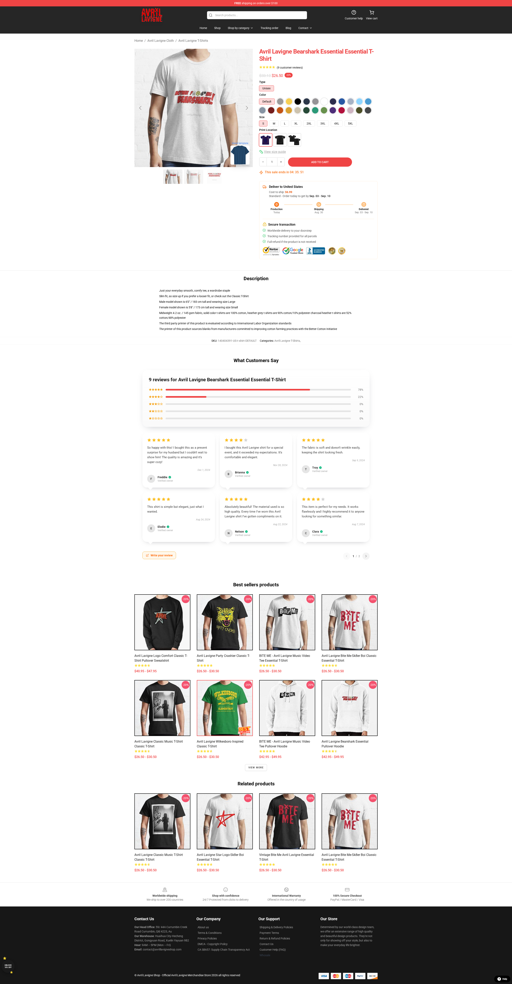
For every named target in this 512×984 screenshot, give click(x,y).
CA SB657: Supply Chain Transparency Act (224, 949)
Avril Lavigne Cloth (160, 41)
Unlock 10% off (8, 966)
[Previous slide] (140, 108)
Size (262, 117)
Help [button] (504, 979)
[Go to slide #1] (172, 176)
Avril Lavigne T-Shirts (193, 41)
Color (262, 94)
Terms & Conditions (210, 932)
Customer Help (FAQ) (273, 949)
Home (138, 41)
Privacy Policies (207, 938)
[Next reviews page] (366, 556)
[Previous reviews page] (346, 556)
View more (256, 767)
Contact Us (266, 944)
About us (203, 927)
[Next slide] (246, 108)
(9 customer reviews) (290, 67)
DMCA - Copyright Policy (213, 944)
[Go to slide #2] (193, 176)
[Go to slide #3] (214, 176)
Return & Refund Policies (275, 938)
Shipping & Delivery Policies (276, 927)
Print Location (268, 129)
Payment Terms (269, 932)
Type (262, 82)
